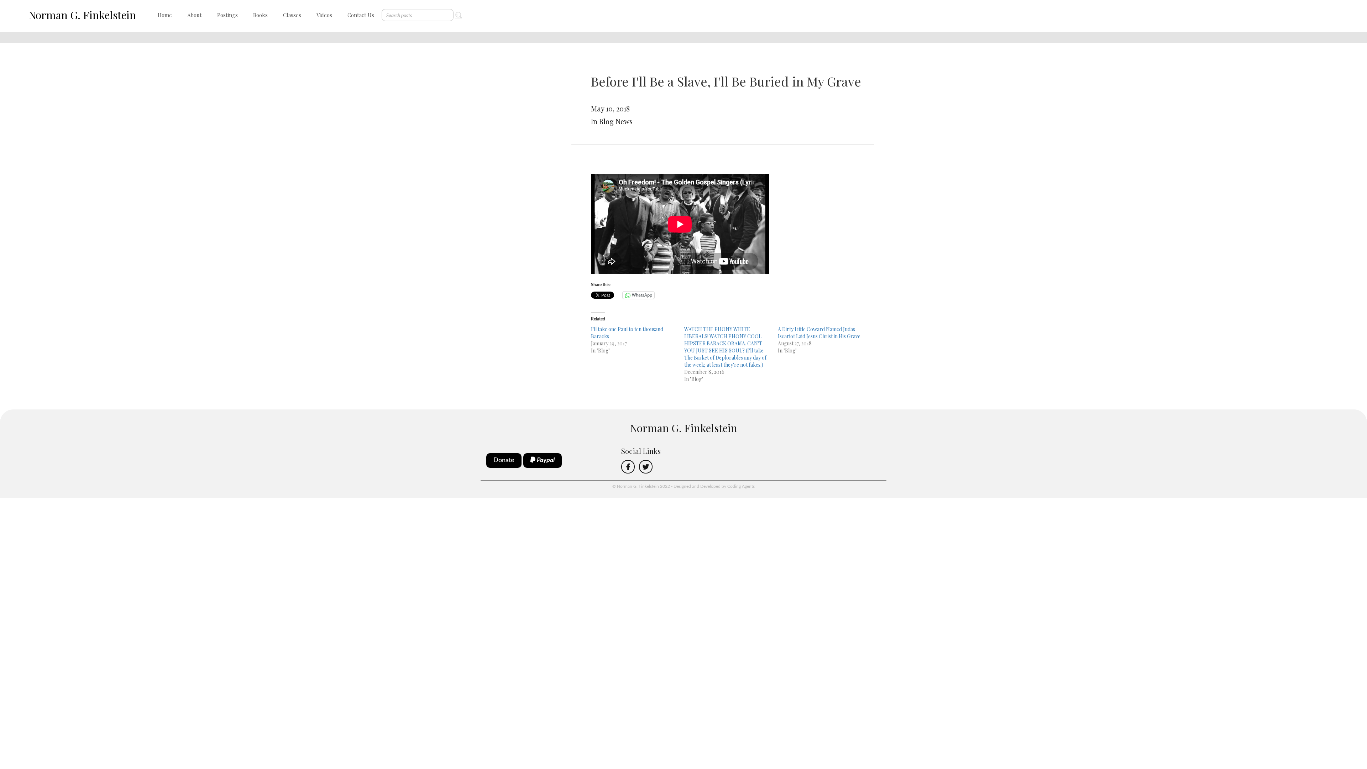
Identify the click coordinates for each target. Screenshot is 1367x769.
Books (260, 15)
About (194, 15)
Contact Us (360, 15)
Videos (324, 15)
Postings (227, 15)
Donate (503, 460)
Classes (292, 15)
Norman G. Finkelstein (82, 15)
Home (165, 15)
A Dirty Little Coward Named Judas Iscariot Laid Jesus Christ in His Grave (819, 333)
